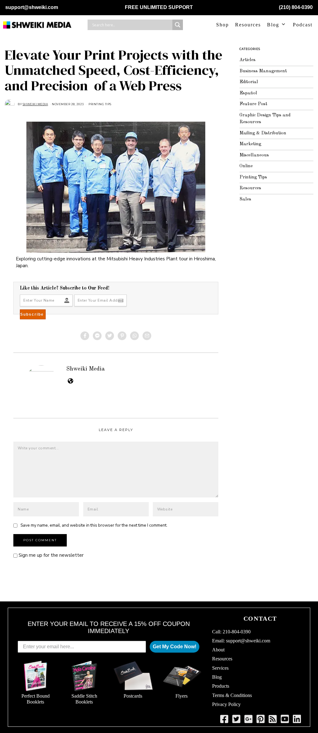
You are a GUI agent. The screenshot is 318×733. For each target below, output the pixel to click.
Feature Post (253, 104)
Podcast (302, 24)
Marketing (250, 144)
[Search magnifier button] (177, 25)
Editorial (248, 82)
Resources (248, 24)
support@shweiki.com (31, 7)
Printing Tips (100, 104)
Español (248, 93)
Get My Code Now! (174, 646)
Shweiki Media (85, 369)
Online (246, 166)
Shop (222, 24)
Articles (247, 60)
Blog (273, 24)
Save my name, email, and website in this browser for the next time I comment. (93, 525)
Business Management (263, 71)
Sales (245, 199)
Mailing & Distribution (262, 133)
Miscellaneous (254, 155)
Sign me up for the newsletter (50, 555)
